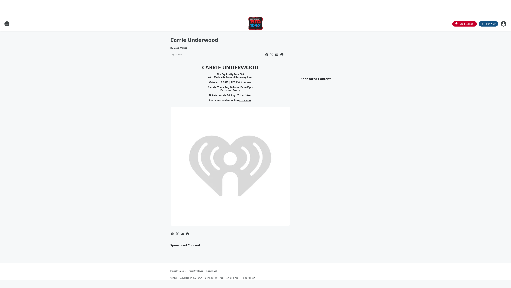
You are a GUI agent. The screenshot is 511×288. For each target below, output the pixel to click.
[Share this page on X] (272, 55)
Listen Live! (211, 270)
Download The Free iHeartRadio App (221, 277)
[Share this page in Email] (277, 55)
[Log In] (504, 24)
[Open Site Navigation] (7, 24)
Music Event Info (178, 270)
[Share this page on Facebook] (267, 55)
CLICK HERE (245, 100)
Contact (173, 277)
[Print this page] (282, 55)
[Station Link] (255, 24)
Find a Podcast (248, 277)
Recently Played (196, 270)
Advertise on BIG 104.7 (191, 277)
